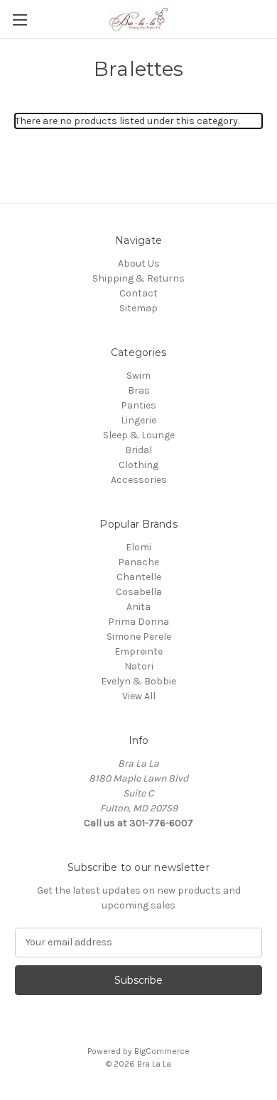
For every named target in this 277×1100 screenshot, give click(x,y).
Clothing (138, 465)
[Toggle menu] (19, 19)
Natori (138, 666)
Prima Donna (138, 622)
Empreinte (138, 651)
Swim (138, 376)
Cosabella (139, 592)
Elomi (138, 547)
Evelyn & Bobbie (138, 681)
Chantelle (138, 577)
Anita (138, 607)
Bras (139, 390)
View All (139, 696)
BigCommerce (162, 1051)
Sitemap (138, 308)
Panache (138, 562)
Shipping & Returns (138, 278)
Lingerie (138, 420)
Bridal (138, 450)
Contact (138, 293)
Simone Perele (139, 636)
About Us (139, 263)
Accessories (139, 480)
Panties (138, 405)
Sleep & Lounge (139, 435)
